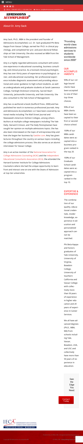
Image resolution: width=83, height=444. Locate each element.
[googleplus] (10, 7)
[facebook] (4, 7)
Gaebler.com (39, 135)
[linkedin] (13, 7)
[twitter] (7, 7)
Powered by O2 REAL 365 (51, 435)
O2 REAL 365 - (66, 439)
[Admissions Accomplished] (15, 15)
